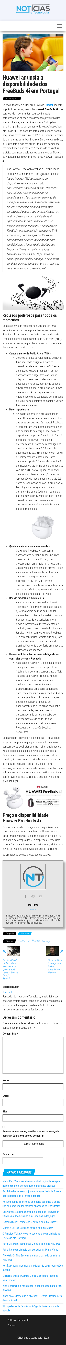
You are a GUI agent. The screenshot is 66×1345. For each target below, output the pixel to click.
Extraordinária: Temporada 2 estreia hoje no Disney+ (30, 1222)
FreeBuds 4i (23, 941)
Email (6, 1095)
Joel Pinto (8, 992)
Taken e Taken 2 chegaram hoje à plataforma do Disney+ (55, 966)
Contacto (12, 1325)
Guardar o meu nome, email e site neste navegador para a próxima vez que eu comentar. (32, 1133)
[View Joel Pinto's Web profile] (33, 896)
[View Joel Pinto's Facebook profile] (25, 896)
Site (5, 1111)
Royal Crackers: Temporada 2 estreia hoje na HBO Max (31, 1243)
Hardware (25, 933)
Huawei (36, 940)
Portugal (46, 941)
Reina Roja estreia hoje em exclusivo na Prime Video (30, 1249)
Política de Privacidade (18, 1320)
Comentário (10, 1033)
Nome (6, 1080)
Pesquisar (8, 1154)
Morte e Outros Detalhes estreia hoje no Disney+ (29, 1227)
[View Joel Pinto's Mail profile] (40, 896)
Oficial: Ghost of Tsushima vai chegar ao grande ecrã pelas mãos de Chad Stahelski (10, 969)
